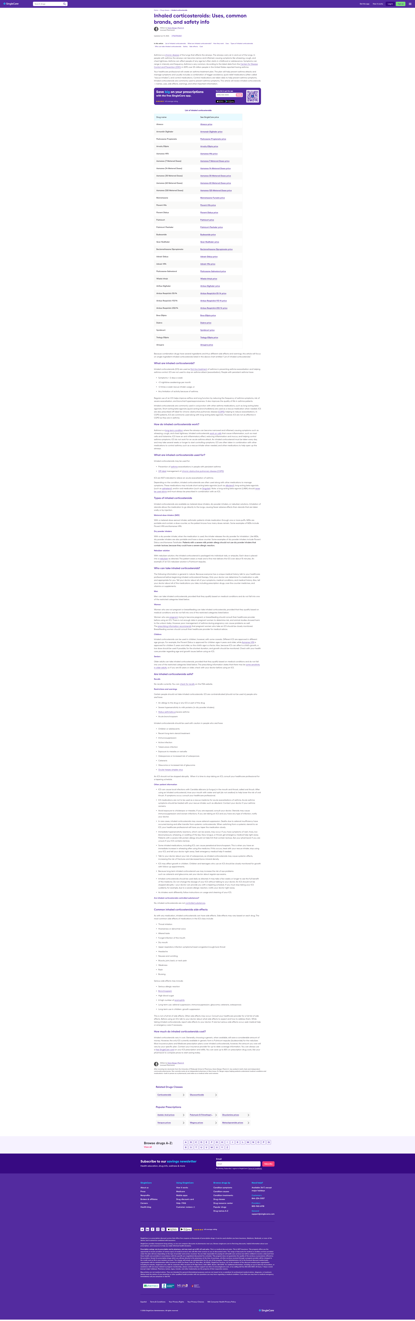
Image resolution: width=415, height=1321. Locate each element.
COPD (221, 412)
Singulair (206, 488)
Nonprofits (145, 1195)
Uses (227, 43)
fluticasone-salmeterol (213, 271)
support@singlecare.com (263, 1214)
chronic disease (172, 55)
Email (219, 1159)
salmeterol (166, 488)
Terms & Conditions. (255, 1168)
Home (156, 10)
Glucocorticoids (197, 1095)
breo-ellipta (208, 315)
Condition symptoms (222, 1187)
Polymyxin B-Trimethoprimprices (204, 1115)
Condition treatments (223, 1195)
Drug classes (164, 10)
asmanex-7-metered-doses (214, 161)
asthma (174, 466)
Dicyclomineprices (230, 1115)
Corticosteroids (164, 1095)
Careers (144, 1203)
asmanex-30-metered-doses (215, 176)
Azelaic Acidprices (165, 1115)
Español (143, 1302)
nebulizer (164, 558)
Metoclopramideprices (232, 1122)
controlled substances (195, 903)
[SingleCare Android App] (186, 1229)
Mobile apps (181, 1195)
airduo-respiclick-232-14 (213, 308)
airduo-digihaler (210, 286)
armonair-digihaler (211, 131)
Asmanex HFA (248, 642)
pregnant (173, 617)
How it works (378, 4)
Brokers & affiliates (149, 1199)
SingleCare (150, 1310)
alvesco (206, 124)
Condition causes (221, 1191)
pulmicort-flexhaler (211, 227)
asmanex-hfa (209, 154)
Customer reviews (184, 1207)
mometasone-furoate (212, 198)
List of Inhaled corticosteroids (175, 43)
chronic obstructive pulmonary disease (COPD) (203, 471)
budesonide (208, 234)
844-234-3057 (258, 1198)
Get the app (364, 4)
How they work (218, 43)
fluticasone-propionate (213, 139)
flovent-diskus (209, 212)
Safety (185, 46)
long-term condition (174, 430)
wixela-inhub (208, 278)
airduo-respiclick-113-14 (213, 301)
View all (148, 1147)
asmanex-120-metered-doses (216, 190)
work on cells (215, 433)
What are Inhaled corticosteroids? (199, 43)
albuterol (230, 485)
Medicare (180, 1191)
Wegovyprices (196, 1122)
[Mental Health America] (182, 1286)
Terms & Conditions (157, 1302)
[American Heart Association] (196, 1286)
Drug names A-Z (220, 1211)
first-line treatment (199, 369)
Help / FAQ (181, 1203)
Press (142, 1191)
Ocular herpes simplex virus (170, 769)
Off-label (162, 471)
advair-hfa (207, 264)
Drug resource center (223, 1203)
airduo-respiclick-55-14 (213, 293)
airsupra (206, 345)
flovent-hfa (208, 205)
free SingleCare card (165, 1049)
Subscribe (268, 1164)
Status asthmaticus (167, 712)
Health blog (145, 1207)
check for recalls (187, 684)
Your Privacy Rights (176, 1302)
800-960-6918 (258, 1206)
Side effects (193, 46)
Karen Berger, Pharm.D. (176, 28)
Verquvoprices (164, 1122)
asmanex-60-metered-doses (215, 183)
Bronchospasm (165, 991)
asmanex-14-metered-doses (215, 168)
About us (144, 1187)
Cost (201, 46)
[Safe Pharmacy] (151, 1286)
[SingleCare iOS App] (172, 1229)
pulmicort (207, 220)
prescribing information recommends (174, 626)
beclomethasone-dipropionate (216, 249)
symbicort (207, 330)
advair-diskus (209, 256)
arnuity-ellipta (209, 146)
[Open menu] (410, 4)
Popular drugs (219, 1207)
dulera (205, 323)
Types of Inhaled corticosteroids (242, 43)
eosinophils (180, 1000)
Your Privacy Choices (195, 1302)
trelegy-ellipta (209, 337)
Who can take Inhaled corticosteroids (168, 46)
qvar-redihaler (209, 242)
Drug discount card (185, 1199)
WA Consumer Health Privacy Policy (221, 1302)
